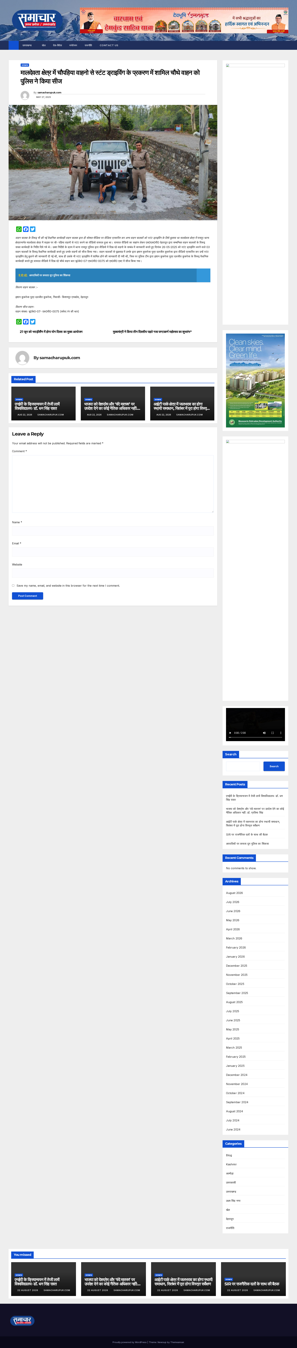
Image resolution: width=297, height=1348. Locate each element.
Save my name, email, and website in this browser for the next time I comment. (68, 585)
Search (230, 754)
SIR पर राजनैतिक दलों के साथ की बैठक (247, 834)
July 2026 (232, 902)
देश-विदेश (57, 45)
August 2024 (234, 1111)
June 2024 (233, 1129)
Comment (19, 451)
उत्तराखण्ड (28, 45)
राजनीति (88, 45)
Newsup (162, 1342)
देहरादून (230, 1219)
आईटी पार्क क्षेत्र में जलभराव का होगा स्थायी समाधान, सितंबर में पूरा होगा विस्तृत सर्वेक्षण (181, 408)
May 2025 (232, 1029)
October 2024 (235, 1093)
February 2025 (236, 1056)
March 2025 (234, 1047)
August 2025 (234, 1002)
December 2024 (237, 1075)
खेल (44, 45)
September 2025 (237, 993)
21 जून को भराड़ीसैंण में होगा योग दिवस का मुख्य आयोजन (51, 332)
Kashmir (231, 1164)
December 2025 (236, 965)
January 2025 (235, 1065)
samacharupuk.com (49, 92)
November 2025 (237, 974)
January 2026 (235, 956)
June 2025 (233, 1020)
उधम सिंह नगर (233, 1200)
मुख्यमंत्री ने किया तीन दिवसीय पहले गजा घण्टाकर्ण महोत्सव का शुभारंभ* (152, 332)
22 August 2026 (28, 1290)
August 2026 (234, 893)
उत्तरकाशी (231, 1182)
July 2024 (233, 1120)
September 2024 (237, 1102)
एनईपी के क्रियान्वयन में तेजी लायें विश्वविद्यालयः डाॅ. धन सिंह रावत (37, 406)
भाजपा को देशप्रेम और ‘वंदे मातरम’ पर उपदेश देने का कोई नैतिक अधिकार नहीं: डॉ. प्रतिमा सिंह (110, 408)
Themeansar (177, 1342)
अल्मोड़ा (230, 1173)
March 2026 (234, 938)
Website (17, 564)
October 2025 (235, 984)
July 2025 (232, 1011)
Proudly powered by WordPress (130, 1342)
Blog (229, 1155)
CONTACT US (109, 45)
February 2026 (236, 947)
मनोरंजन (73, 45)
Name (17, 522)
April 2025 (233, 1038)
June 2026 (233, 911)
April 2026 (233, 929)
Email (16, 543)
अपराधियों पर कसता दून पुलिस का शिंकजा (247, 843)
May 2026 (232, 920)
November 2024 (237, 1084)
